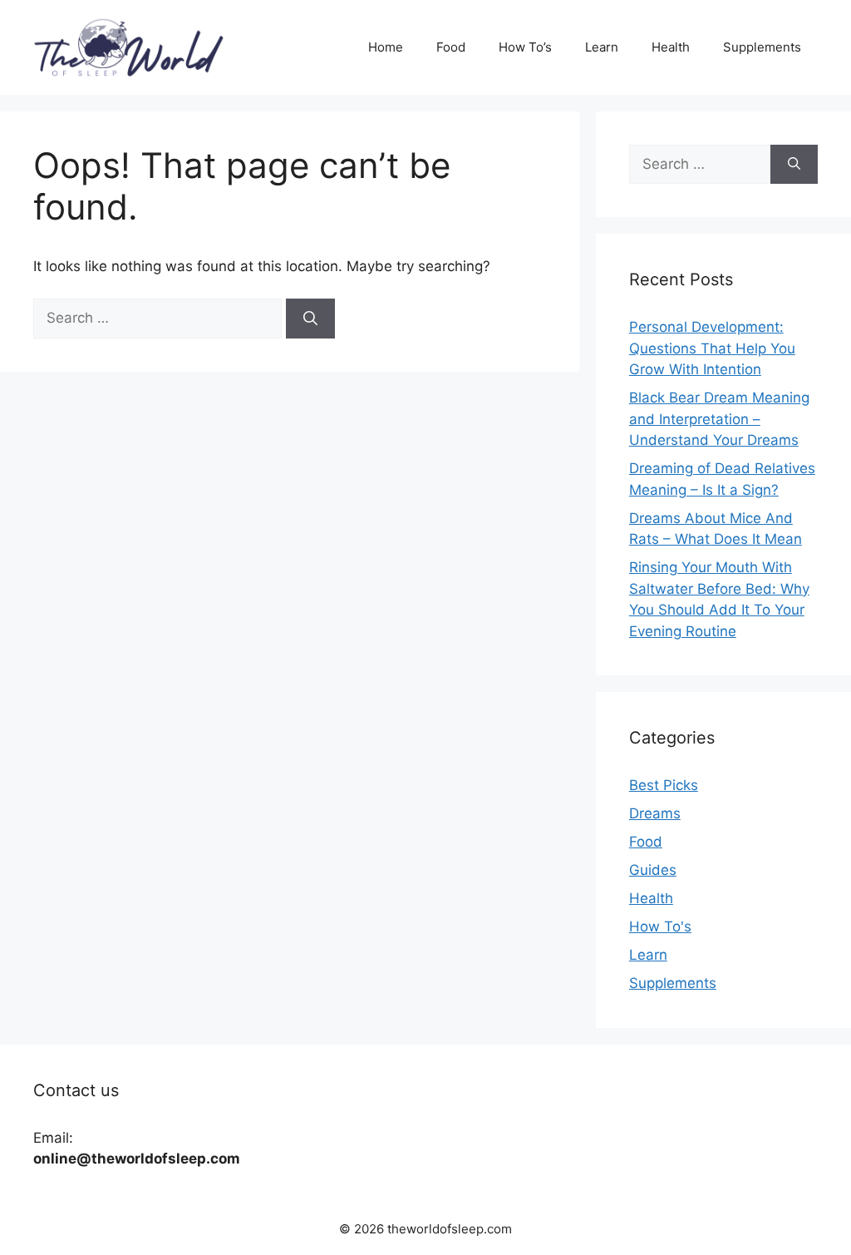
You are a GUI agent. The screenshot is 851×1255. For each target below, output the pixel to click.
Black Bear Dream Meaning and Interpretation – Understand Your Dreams (719, 418)
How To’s (525, 47)
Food (450, 47)
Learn (601, 47)
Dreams (655, 813)
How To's (660, 926)
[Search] (310, 318)
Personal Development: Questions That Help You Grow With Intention (712, 348)
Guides (652, 870)
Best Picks (663, 785)
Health (671, 47)
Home (385, 47)
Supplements (762, 47)
